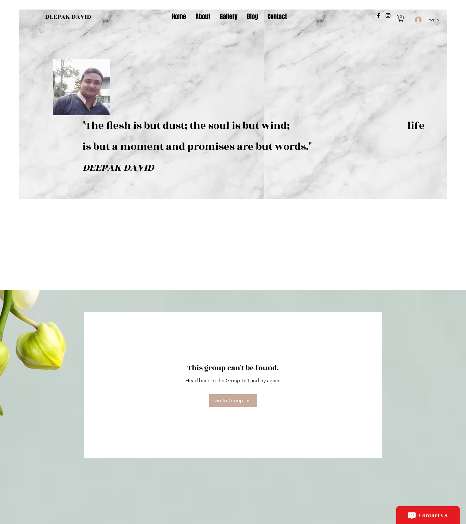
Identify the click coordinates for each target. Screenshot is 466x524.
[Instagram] (388, 15)
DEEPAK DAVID (68, 17)
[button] (401, 18)
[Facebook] (378, 15)
